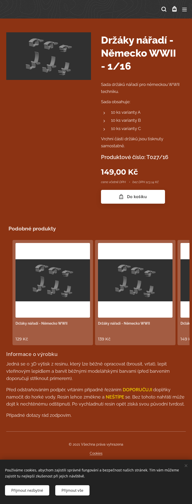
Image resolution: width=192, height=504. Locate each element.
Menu (185, 9)
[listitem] (52, 292)
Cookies (96, 453)
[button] (163, 9)
